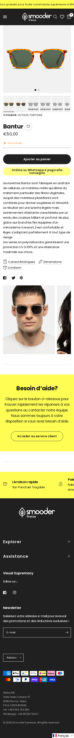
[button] (63, 735)
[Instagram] (17, 592)
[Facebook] (7, 592)
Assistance (15, 556)
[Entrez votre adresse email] (67, 632)
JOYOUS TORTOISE (8, 104)
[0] (68, 17)
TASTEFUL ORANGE (21, 104)
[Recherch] (55, 17)
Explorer (12, 542)
